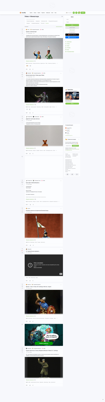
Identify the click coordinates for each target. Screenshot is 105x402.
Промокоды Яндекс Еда (69, 166)
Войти (83, 12)
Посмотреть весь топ (68, 135)
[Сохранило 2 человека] (30, 113)
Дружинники (42, 63)
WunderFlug (29, 348)
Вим (29, 242)
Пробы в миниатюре (31, 31)
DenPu (28, 29)
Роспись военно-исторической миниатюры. (37, 210)
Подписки (43, 12)
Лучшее (35, 12)
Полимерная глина (49, 150)
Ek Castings (51, 318)
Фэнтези (41, 150)
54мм (46, 63)
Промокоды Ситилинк (68, 167)
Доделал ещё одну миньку (33, 118)
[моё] (27, 63)
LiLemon (28, 208)
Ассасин (37, 201)
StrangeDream (29, 116)
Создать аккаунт (72, 27)
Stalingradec (29, 249)
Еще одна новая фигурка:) (32, 182)
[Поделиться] (32, 69)
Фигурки (34, 150)
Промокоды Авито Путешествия (70, 168)
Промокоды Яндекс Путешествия (70, 165)
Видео (37, 277)
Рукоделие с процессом (53, 201)
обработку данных (73, 149)
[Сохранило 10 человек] (30, 153)
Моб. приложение (68, 157)
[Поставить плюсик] (22, 29)
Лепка (54, 150)
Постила (66, 169)
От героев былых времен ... (33, 251)
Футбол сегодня (67, 170)
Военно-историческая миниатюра (38, 318)
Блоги (52, 12)
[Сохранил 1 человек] (30, 69)
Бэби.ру (66, 171)
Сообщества (48, 12)
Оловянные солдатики (52, 63)
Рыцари (39, 242)
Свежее (39, 12)
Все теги (47, 23)
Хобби (29, 382)
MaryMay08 (29, 73)
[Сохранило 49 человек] (30, 204)
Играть (72, 103)
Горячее (31, 12)
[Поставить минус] (22, 33)
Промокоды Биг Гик (68, 159)
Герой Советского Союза (35, 382)
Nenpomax (29, 284)
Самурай (37, 150)
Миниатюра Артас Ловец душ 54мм (35, 75)
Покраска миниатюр (36, 63)
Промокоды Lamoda (68, 160)
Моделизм (41, 382)
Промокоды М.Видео (68, 161)
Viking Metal (47, 318)
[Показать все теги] (57, 63)
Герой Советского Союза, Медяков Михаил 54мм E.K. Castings (42, 350)
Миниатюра (30, 63)
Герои (27, 277)
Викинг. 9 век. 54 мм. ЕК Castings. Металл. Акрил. (38, 286)
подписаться (75, 145)
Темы (55, 12)
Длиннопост (43, 242)
